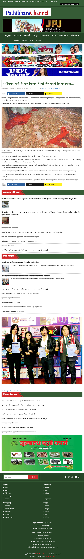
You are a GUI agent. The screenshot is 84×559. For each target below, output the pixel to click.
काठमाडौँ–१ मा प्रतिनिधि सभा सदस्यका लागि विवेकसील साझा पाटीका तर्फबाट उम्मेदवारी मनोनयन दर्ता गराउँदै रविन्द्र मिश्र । (33, 232)
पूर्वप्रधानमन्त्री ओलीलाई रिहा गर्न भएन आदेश (13, 311)
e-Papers (54, 1)
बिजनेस (16, 41)
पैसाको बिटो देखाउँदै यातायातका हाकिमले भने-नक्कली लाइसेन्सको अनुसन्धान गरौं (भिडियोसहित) (25, 250)
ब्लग (46, 496)
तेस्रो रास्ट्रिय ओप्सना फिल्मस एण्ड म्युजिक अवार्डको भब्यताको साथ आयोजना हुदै (22, 400)
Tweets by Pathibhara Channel (11, 391)
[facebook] (65, 477)
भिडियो (38, 41)
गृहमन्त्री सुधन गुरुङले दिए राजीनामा (11, 298)
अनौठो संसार (63, 35)
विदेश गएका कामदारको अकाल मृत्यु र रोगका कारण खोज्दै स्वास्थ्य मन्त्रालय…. (21, 237)
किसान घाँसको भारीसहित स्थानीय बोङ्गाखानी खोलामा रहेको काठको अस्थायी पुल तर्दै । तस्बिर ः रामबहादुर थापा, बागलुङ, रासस (39, 199)
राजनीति (7, 490)
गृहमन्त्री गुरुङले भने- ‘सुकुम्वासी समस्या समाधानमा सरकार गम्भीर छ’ (19, 432)
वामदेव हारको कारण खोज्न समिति (10, 228)
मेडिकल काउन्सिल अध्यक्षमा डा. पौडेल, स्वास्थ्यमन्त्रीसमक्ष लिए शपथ (19, 409)
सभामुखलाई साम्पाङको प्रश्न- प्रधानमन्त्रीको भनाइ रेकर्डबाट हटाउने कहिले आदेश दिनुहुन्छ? (25, 289)
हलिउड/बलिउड (8, 517)
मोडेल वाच (7, 514)
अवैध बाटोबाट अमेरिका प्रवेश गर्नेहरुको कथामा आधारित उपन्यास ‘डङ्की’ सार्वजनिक (26, 276)
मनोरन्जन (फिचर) (9, 509)
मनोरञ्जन (74, 35)
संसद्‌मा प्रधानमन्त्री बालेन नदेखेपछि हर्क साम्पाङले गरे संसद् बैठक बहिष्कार (20, 293)
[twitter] (69, 477)
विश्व (31, 41)
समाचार (17, 35)
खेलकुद (35, 35)
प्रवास (54, 35)
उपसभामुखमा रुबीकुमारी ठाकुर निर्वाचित (11, 302)
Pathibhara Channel (41, 554)
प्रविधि (47, 511)
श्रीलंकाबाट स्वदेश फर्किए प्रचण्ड (10, 423)
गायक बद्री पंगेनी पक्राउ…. (9, 246)
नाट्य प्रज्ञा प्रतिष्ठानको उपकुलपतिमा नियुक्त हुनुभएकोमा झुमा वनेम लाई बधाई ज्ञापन (23, 405)
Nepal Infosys (50, 556)
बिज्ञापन (11, 1)
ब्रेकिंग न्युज (8, 493)
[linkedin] (79, 477)
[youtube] (72, 477)
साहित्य (24, 41)
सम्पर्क (16, 1)
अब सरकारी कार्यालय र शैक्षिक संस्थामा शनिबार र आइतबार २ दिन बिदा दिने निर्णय (22, 307)
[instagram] (76, 477)
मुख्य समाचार (8, 496)
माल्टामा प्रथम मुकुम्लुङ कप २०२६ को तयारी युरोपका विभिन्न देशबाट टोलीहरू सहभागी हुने (24, 418)
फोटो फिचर (53, 88)
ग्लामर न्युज (7, 506)
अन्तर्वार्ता (27, 35)
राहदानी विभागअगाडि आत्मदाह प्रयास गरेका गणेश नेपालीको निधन (20, 262)
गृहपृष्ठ (8, 36)
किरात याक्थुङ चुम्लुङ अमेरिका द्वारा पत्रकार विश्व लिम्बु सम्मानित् (18, 427)
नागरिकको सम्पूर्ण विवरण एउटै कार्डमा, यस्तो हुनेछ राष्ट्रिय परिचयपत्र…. (20, 241)
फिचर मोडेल (47, 88)
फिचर (43, 88)
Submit (33, 477)
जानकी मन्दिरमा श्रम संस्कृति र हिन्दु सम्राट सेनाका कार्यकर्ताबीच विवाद (19, 414)
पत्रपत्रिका (45, 35)
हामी (5, 1)
